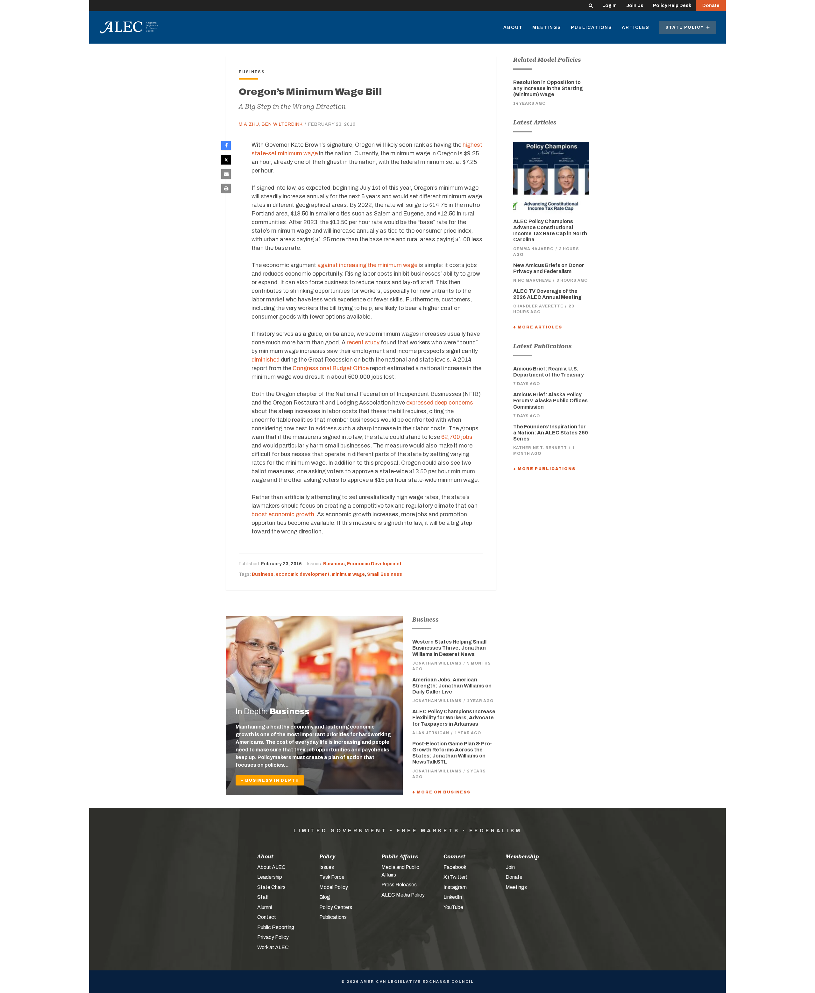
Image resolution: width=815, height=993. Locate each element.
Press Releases (399, 884)
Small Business (384, 574)
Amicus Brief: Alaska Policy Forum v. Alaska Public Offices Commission (550, 400)
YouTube (453, 907)
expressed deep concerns (439, 402)
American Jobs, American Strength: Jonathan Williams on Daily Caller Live (452, 685)
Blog (324, 897)
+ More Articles (537, 327)
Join (510, 867)
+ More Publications (544, 469)
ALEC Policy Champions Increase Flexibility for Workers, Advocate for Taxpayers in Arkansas (453, 717)
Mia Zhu (249, 124)
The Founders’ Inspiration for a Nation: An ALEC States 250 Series (550, 432)
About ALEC (271, 867)
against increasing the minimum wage (367, 265)
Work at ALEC (273, 947)
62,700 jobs (456, 437)
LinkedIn (452, 897)
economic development (303, 574)
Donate (710, 5)
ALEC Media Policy (403, 895)
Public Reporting (275, 927)
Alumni (264, 907)
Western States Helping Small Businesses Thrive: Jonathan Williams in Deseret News (449, 648)
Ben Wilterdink (282, 124)
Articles (635, 27)
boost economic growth (283, 514)
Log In (609, 5)
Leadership (269, 877)
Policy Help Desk (672, 5)
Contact (266, 917)
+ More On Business (441, 792)
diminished (266, 359)
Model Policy (333, 887)
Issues (326, 867)
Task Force (331, 877)
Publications (591, 27)
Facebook (454, 867)
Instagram (455, 887)
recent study (363, 342)
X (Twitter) (455, 877)
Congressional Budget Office (331, 368)
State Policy (685, 27)
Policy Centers (335, 907)
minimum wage (348, 574)
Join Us (634, 5)
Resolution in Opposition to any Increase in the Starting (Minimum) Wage (548, 88)
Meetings (546, 27)
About (513, 27)
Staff (263, 897)
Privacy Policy (273, 937)
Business (334, 563)
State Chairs (271, 887)
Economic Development (374, 563)
